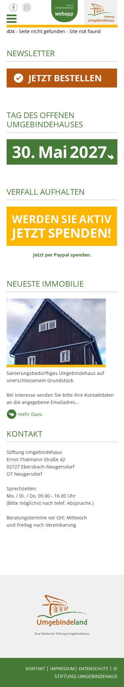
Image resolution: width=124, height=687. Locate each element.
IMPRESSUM (62, 668)
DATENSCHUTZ (93, 668)
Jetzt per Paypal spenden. (62, 255)
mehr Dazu (29, 414)
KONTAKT (24, 433)
